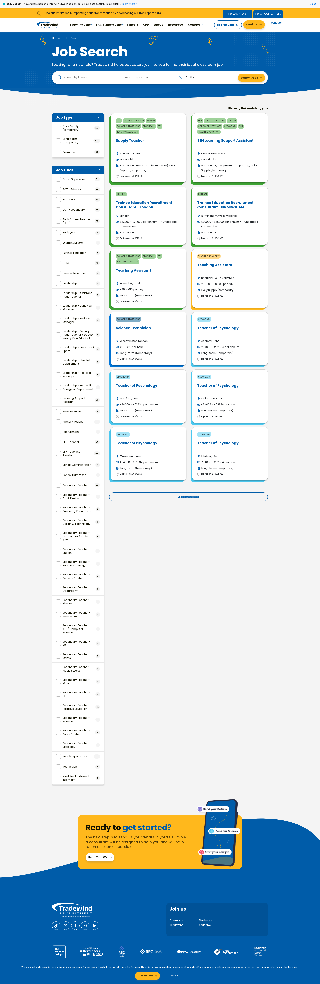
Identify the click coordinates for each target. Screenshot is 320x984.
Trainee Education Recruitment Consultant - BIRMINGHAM (225, 205)
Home (56, 38)
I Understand (146, 975)
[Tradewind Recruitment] (47, 25)
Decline (174, 975)
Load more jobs (188, 497)
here (158, 13)
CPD (146, 25)
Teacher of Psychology (218, 328)
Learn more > (130, 4)
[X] (66, 925)
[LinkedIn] (95, 925)
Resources (175, 25)
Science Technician (133, 328)
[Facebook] (75, 925)
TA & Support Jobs (109, 25)
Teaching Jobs (80, 25)
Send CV (252, 24)
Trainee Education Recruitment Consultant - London (144, 205)
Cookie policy (291, 967)
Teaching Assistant (133, 270)
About (158, 25)
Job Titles (64, 170)
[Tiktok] (56, 925)
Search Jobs (225, 25)
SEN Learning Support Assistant (225, 140)
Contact (194, 25)
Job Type (64, 117)
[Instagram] (85, 925)
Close (313, 4)
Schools (132, 25)
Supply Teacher (130, 140)
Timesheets (274, 23)
